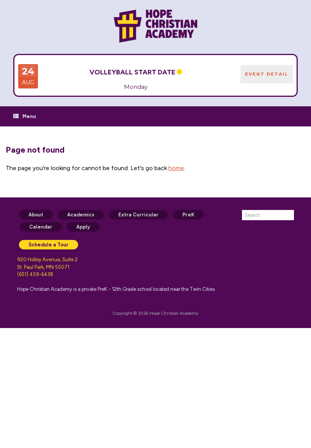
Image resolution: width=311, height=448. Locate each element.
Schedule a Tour (48, 245)
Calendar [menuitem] (40, 227)
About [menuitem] (35, 215)
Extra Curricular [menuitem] (138, 215)
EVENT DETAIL (266, 74)
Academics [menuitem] (80, 215)
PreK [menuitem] (188, 215)
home (176, 168)
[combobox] (268, 215)
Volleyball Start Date (132, 72)
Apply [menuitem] (83, 227)
